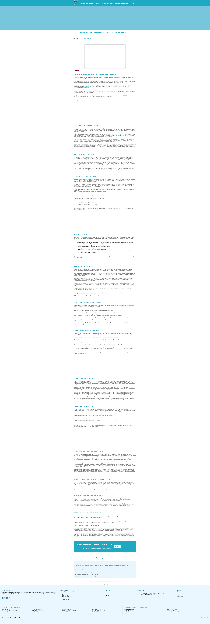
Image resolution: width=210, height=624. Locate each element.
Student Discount (180, 596)
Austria (118, 77)
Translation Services (109, 592)
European (81, 346)
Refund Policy (207, 617)
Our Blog (132, 3)
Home (82, 3)
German (125, 95)
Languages (97, 3)
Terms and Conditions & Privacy (199, 617)
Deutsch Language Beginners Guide (106, 584)
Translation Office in (171, 610)
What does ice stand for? (145, 592)
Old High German (120, 134)
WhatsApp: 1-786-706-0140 (65, 596)
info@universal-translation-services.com (68, 594)
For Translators (124, 3)
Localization (84, 38)
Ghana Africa (143, 595)
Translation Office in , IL (129, 610)
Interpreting (107, 595)
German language (94, 85)
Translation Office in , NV (172, 609)
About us (91, 3)
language (97, 90)
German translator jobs (95, 295)
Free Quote (179, 591)
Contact (118, 3)
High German (88, 86)
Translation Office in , (173, 612)
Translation (89, 38)
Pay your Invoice (105, 617)
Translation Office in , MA (129, 609)
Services (86, 3)
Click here (117, 546)
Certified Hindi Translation (145, 594)
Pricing (178, 595)
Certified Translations (109, 594)
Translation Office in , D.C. (173, 611)
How (102, 3)
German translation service (89, 260)
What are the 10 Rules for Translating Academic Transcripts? (150, 593)
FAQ (115, 3)
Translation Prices (108, 3)
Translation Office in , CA (129, 611)
